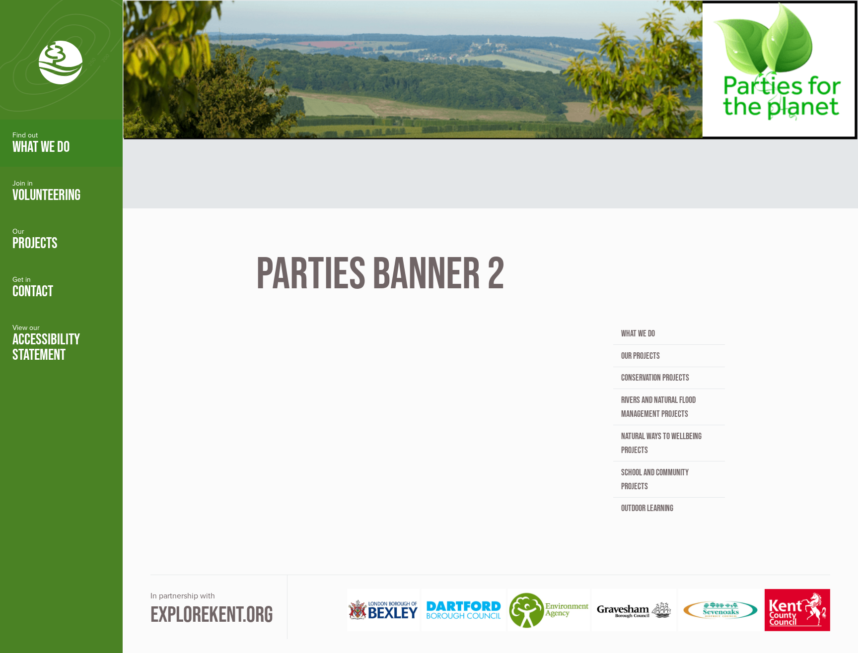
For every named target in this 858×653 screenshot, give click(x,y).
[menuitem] (61, 143)
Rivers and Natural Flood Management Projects (658, 407)
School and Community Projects (655, 479)
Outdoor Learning (647, 508)
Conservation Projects (655, 378)
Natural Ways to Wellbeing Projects (661, 443)
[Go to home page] (61, 60)
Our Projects (640, 356)
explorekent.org (211, 614)
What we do (638, 333)
